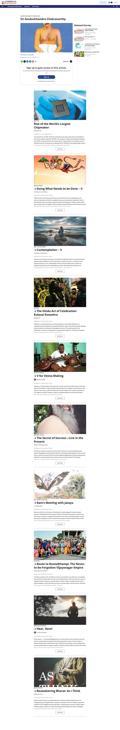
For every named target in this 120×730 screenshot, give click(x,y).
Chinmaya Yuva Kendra (27, 55)
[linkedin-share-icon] (30, 62)
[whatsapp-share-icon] (22, 62)
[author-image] (35, 379)
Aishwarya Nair (38, 694)
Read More (60, 149)
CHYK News (35, 6)
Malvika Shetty (41, 379)
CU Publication (38, 506)
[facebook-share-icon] (27, 62)
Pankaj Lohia (37, 131)
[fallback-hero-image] (79, 31)
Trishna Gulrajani (42, 632)
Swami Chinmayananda (41, 445)
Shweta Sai (37, 318)
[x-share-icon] (24, 62)
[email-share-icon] (33, 62)
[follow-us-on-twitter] (71, 61)
